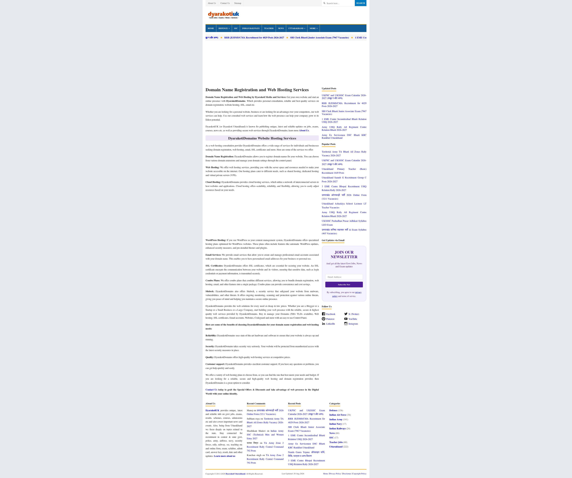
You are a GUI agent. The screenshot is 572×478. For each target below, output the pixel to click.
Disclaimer (346, 473)
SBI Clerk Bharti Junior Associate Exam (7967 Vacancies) (299, 37)
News (281, 28)
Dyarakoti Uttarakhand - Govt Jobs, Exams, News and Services (223, 15)
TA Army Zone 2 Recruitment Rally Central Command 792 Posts (265, 446)
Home (211, 28)
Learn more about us (224, 456)
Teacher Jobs (336, 442)
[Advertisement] (286, 64)
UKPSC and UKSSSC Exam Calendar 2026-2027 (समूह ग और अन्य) (344, 97)
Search (360, 3)
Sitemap (237, 3)
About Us (212, 3)
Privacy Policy (335, 473)
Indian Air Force (337, 414)
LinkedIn (330, 323)
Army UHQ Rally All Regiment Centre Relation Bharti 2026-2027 (344, 128)
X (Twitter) (354, 313)
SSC (236, 28)
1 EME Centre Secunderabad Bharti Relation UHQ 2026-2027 (366, 37)
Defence (223, 28)
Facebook (330, 313)
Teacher (268, 28)
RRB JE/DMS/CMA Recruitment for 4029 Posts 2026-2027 (234, 37)
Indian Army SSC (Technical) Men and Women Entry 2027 (265, 434)
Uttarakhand (295, 28)
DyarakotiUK (212, 410)
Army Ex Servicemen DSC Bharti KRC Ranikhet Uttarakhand (344, 136)
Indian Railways (250, 28)
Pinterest (330, 318)
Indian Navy (335, 423)
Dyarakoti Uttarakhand (235, 473)
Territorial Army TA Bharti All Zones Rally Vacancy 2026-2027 (265, 422)
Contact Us (225, 3)
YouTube (353, 318)
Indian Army (335, 419)
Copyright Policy (359, 473)
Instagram (353, 323)
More (313, 28)
